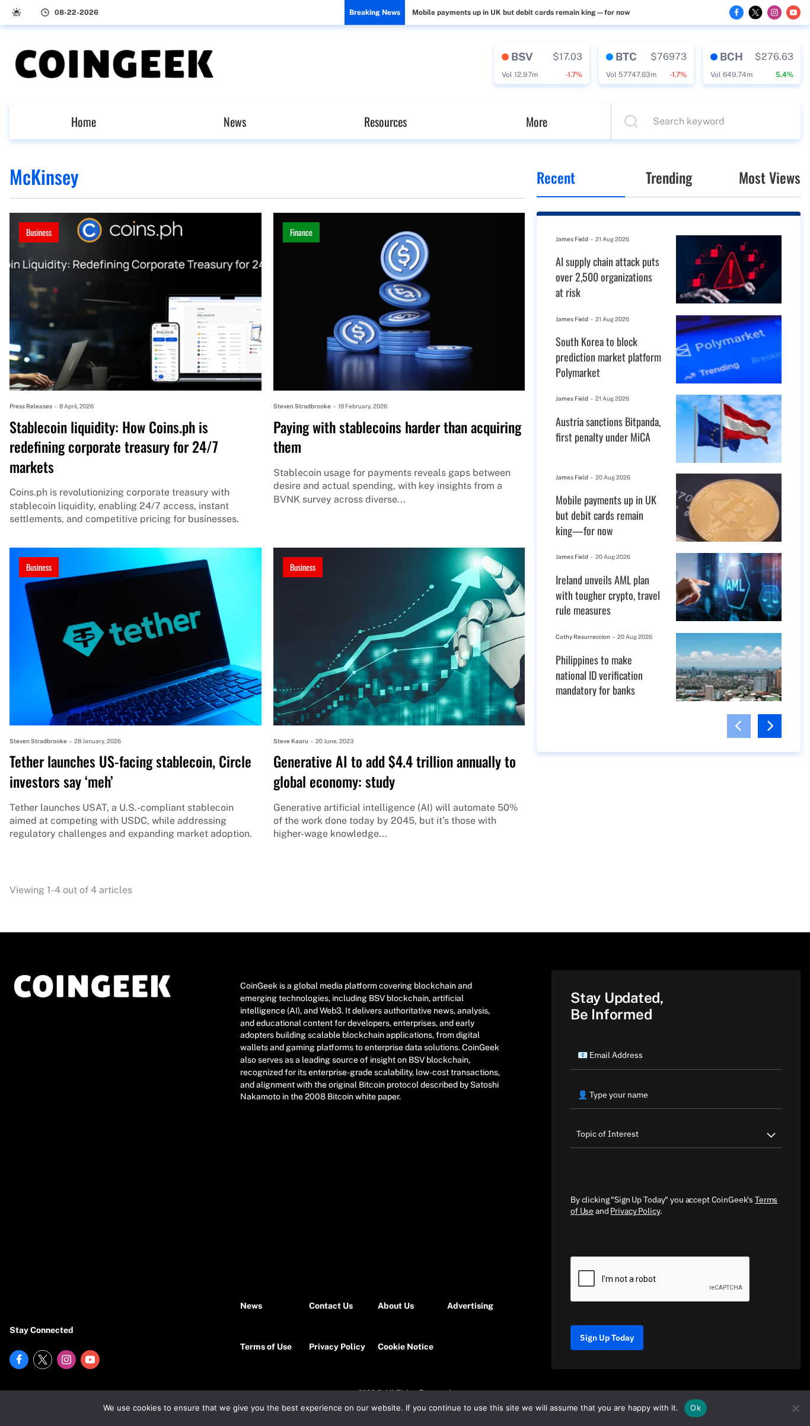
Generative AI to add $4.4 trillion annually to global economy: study (394, 771)
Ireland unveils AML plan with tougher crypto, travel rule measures (608, 595)
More (536, 121)
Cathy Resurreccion (583, 636)
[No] (795, 1408)
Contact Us (331, 1305)
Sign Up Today (607, 1337)
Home (83, 121)
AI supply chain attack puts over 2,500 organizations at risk (607, 276)
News (235, 121)
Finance (301, 232)
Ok (695, 1407)
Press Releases (30, 406)
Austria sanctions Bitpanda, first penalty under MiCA (608, 429)
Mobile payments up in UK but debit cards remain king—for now (521, 12)
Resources (385, 121)
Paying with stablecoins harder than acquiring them (397, 437)
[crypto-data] (542, 64)
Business (39, 232)
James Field (572, 238)
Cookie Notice (405, 1346)
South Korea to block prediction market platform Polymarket (608, 356)
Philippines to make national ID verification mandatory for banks (599, 675)
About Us (396, 1305)
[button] (739, 726)
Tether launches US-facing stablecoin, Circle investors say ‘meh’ (130, 771)
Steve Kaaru (290, 740)
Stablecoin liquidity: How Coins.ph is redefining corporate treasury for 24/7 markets (113, 447)
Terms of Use (266, 1346)
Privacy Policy (337, 1346)
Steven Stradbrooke (302, 406)
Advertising (470, 1305)
